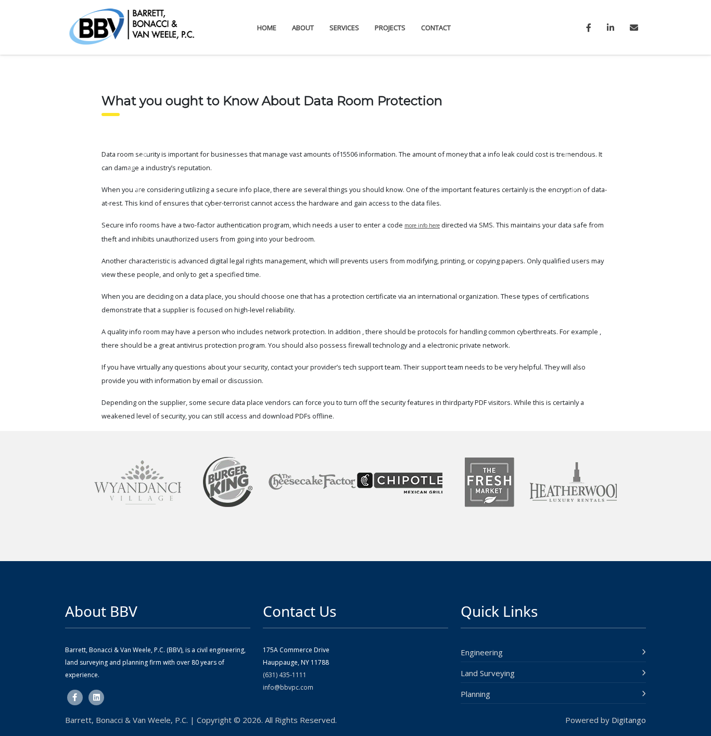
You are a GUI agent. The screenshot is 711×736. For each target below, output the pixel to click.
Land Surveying (488, 673)
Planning (475, 694)
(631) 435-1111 (285, 674)
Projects (390, 27)
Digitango (629, 720)
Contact (436, 27)
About (303, 27)
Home (266, 27)
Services (344, 27)
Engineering (482, 652)
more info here (422, 225)
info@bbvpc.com (288, 687)
